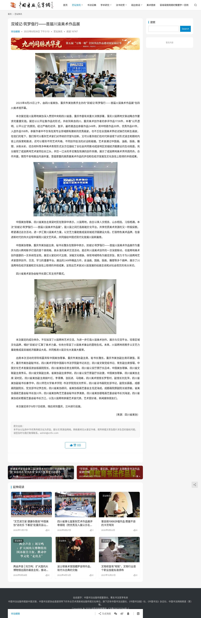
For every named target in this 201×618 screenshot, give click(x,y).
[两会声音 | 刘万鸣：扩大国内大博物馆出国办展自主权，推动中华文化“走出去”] (31, 549)
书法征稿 (91, 5)
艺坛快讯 (76, 5)
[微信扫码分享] (115, 613)
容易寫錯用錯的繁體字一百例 (174, 5)
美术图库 (151, 5)
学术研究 (104, 5)
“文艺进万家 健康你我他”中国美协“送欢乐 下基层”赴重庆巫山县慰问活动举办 (31, 523)
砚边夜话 (135, 5)
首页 (65, 5)
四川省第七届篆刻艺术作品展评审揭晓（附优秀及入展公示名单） (74, 523)
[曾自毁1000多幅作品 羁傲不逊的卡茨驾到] (119, 504)
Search (185, 28)
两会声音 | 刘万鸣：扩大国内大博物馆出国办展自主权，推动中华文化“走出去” (31, 568)
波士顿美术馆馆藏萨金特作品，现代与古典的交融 (74, 568)
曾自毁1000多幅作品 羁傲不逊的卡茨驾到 (118, 523)
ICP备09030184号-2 (118, 608)
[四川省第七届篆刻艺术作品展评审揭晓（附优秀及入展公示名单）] (75, 504)
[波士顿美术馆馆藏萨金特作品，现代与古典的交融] (75, 549)
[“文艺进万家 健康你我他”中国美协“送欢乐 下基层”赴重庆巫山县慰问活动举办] (31, 504)
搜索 (152, 22)
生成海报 (106, 613)
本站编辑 (15, 31)
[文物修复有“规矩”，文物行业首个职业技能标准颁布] (119, 549)
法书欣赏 (120, 5)
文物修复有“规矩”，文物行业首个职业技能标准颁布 (118, 568)
